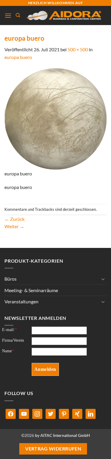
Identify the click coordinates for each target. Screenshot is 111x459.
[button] (8, 15)
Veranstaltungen (21, 301)
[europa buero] (55, 118)
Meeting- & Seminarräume (31, 290)
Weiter (14, 226)
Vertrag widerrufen (53, 448)
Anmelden (45, 369)
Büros (10, 279)
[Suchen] (18, 15)
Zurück (14, 219)
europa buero (18, 57)
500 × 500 (77, 49)
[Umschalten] (103, 278)
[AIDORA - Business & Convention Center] (63, 15)
